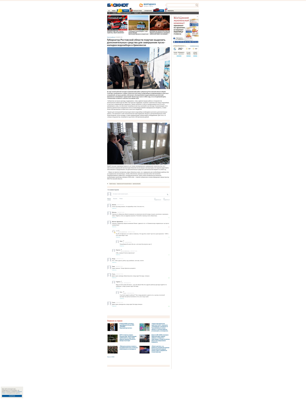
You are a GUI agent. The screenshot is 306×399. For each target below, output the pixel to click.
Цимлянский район (136, 183)
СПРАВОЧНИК (148, 10)
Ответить (114, 208)
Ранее (121, 198)
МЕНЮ (113, 10)
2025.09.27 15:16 (119, 302)
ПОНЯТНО (12, 396)
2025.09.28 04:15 (127, 282)
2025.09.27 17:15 (119, 258)
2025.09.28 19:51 (120, 204)
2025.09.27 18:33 (120, 212)
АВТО (161, 10)
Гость (122, 282)
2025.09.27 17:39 (127, 221)
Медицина (171, 10)
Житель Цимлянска (122, 231)
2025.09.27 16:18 (119, 266)
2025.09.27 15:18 (119, 274)
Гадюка (124, 293)
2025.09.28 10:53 (130, 293)
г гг (123, 242)
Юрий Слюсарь (112, 183)
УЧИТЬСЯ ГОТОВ (137, 10)
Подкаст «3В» (138, 13)
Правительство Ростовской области (124, 183)
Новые (109, 198)
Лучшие (115, 198)
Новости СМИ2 (110, 357)
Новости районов (111, 37)
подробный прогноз (194, 45)
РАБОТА (126, 10)
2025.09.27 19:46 (131, 231)
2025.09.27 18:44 (133, 251)
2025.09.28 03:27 (128, 242)
